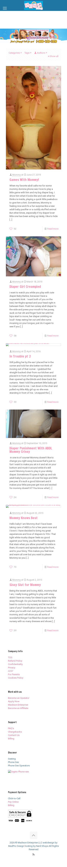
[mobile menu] (5, 8)
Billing (11, 738)
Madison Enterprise (18, 704)
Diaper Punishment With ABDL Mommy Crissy (30, 450)
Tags (26, 52)
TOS (10, 657)
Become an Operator (18, 698)
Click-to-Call (14, 798)
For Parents (14, 674)
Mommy (16, 174)
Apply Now (13, 701)
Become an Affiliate (18, 708)
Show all (54, 56)
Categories (14, 52)
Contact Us (13, 735)
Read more (52, 228)
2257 (10, 671)
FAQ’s (11, 728)
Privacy (11, 667)
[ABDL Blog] (33, 5)
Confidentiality (15, 664)
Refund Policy (15, 660)
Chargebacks (15, 731)
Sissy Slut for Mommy (25, 584)
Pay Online (13, 802)
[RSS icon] (33, 854)
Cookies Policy (15, 677)
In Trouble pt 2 (20, 356)
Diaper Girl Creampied (25, 286)
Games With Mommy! (24, 179)
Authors (41, 52)
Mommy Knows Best (23, 517)
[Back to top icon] (33, 835)
